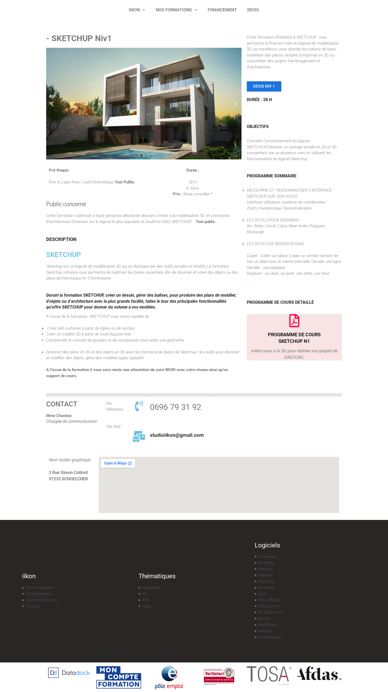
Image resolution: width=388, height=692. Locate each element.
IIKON (134, 9)
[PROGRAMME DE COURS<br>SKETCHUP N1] (294, 320)
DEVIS (253, 9)
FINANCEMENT (222, 9)
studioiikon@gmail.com (177, 435)
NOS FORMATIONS (174, 9)
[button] (52, 103)
